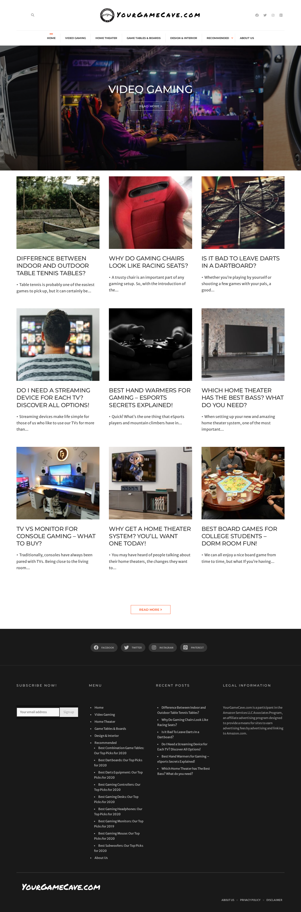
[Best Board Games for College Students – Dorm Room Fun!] (243, 483)
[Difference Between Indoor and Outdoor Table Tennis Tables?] (57, 212)
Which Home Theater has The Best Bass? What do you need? (243, 398)
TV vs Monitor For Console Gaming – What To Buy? (55, 536)
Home (51, 38)
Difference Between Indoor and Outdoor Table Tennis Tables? (52, 266)
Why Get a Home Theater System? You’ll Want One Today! (150, 536)
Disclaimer (274, 900)
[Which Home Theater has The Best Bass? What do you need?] (243, 344)
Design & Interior (183, 38)
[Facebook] (257, 15)
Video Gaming (75, 38)
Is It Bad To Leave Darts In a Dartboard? (241, 262)
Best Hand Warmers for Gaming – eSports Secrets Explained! (149, 398)
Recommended (218, 38)
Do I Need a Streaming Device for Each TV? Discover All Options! (53, 398)
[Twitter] (265, 15)
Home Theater (106, 38)
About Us (247, 38)
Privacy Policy (250, 900)
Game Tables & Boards (144, 38)
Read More (149, 106)
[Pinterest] (281, 15)
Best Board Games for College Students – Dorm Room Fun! (239, 536)
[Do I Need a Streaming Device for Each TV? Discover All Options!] (57, 344)
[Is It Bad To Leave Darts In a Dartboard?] (243, 212)
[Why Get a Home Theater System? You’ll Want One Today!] (150, 483)
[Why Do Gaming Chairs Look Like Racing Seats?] (150, 212)
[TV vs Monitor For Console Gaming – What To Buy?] (57, 483)
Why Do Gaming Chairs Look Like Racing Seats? (148, 262)
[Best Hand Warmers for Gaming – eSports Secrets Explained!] (150, 344)
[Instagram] (273, 15)
